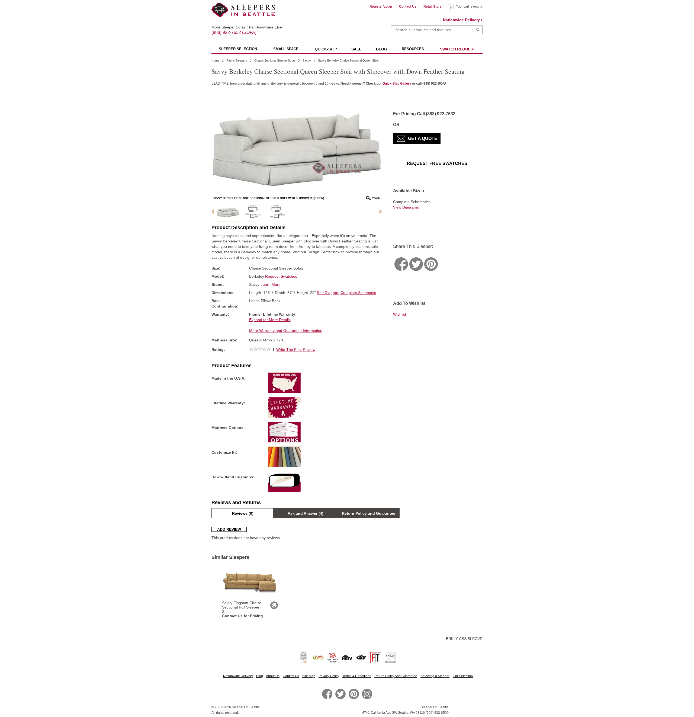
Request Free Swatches (437, 163)
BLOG (381, 49)
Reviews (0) (242, 513)
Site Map (308, 676)
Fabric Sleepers (236, 60)
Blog (259, 676)
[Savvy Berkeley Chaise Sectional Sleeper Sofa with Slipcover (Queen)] (228, 212)
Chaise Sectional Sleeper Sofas (274, 60)
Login (388, 6)
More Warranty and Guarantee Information (285, 330)
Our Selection (463, 676)
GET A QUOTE (422, 138)
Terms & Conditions (356, 676)
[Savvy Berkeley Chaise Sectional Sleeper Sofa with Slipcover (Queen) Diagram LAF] (252, 212)
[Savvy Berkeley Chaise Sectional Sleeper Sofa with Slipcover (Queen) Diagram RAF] (276, 212)
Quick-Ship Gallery (397, 83)
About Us (272, 676)
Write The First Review (295, 349)
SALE (356, 49)
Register (376, 6)
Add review (229, 529)
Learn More (271, 284)
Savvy (307, 60)
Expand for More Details (270, 320)
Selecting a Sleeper (434, 676)
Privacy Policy (329, 676)
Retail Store (432, 6)
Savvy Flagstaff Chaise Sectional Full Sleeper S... (241, 607)
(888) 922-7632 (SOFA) (243, 27)
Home (215, 60)
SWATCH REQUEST (457, 49)
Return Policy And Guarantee (395, 676)
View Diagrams (406, 207)
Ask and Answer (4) (305, 513)
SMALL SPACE (285, 49)
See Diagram (328, 292)
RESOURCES (413, 49)
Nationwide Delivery (461, 20)
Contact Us (407, 6)
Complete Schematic (358, 292)
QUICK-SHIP (326, 49)
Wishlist (399, 314)
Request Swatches (281, 276)
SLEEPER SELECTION (238, 49)
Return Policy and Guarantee (368, 513)
